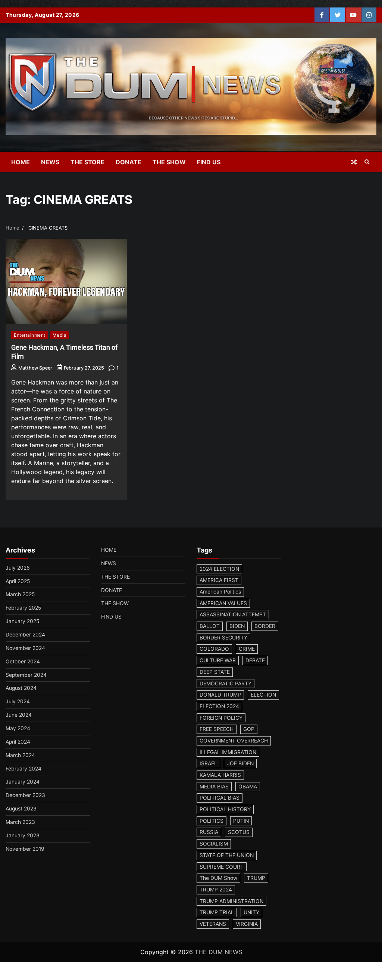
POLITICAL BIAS (219, 798)
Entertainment (30, 335)
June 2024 (19, 715)
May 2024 (18, 728)
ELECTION (263, 695)
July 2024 (18, 701)
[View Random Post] (354, 162)
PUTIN (241, 821)
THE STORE (87, 162)
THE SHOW (169, 162)
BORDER (264, 626)
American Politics (220, 592)
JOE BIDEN (240, 763)
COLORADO (214, 649)
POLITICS (211, 821)
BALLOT (210, 626)
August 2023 (21, 809)
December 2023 (25, 795)
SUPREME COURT (222, 867)
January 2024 (23, 782)
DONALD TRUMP (220, 695)
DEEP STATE (215, 672)
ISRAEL (208, 763)
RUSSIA (209, 832)
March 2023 (20, 822)
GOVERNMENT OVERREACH (234, 741)
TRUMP (256, 878)
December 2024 (25, 635)
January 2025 (22, 621)
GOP (248, 729)
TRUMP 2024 (216, 890)
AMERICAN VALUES (223, 603)
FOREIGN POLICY (221, 718)
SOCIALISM (214, 844)
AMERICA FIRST (219, 580)
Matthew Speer (35, 368)
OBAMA (247, 787)
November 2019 (25, 849)
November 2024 (25, 648)
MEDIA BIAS (214, 787)
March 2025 (20, 594)
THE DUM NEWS (218, 952)
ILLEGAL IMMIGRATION (228, 752)
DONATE (128, 162)
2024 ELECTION (219, 569)
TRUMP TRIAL (217, 912)
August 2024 (21, 688)
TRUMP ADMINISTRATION (231, 901)
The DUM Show (218, 878)
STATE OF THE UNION (227, 855)
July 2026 (18, 568)
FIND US (208, 162)
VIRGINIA (247, 924)
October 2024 (23, 661)
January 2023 (23, 835)
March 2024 (20, 755)
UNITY (251, 912)
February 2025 (23, 608)
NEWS (50, 162)
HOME (20, 162)
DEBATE (255, 660)
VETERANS (213, 924)
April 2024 (18, 742)
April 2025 (18, 581)
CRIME (247, 649)
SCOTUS (239, 832)
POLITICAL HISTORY (225, 809)
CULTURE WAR (218, 660)
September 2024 (26, 675)
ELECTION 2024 (219, 706)
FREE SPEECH (217, 729)
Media (60, 335)
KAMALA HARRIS (220, 775)
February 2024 (23, 769)
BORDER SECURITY (223, 638)
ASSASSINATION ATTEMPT (233, 614)
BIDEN (237, 626)
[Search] (367, 162)
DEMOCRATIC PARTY (225, 684)
